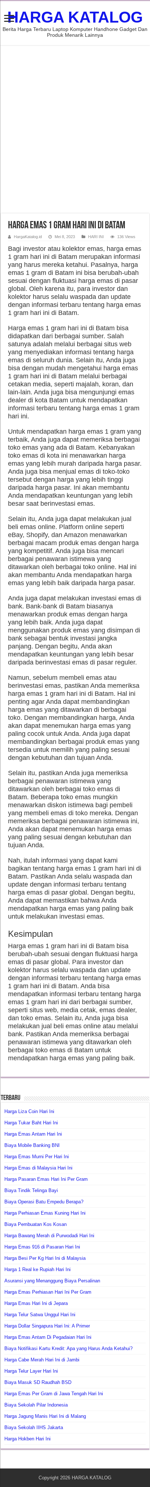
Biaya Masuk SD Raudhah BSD (37, 1382)
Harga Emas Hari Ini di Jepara (36, 1303)
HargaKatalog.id (28, 236)
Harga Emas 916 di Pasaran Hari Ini (42, 1247)
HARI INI (96, 236)
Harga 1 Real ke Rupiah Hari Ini (37, 1269)
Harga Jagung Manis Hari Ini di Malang (45, 1416)
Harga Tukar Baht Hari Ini (31, 1122)
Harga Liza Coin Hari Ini (29, 1111)
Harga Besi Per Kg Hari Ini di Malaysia (45, 1258)
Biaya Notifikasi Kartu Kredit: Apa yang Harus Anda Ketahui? (68, 1348)
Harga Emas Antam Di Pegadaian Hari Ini (47, 1337)
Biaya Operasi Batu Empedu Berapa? (43, 1201)
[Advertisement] (75, 129)
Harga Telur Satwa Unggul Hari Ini (39, 1314)
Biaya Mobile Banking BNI (32, 1145)
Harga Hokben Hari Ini (27, 1438)
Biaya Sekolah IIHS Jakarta (33, 1427)
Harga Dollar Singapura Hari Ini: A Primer (47, 1326)
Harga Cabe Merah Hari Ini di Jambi (41, 1359)
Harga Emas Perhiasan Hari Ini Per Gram (47, 1292)
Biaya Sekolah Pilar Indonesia (36, 1405)
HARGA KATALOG (75, 17)
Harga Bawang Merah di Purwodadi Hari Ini (49, 1235)
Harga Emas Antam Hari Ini (33, 1134)
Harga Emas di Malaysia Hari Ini (38, 1168)
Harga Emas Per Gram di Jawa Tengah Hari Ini (53, 1393)
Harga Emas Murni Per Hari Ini (36, 1156)
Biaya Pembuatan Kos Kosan (35, 1224)
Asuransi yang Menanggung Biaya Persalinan (52, 1280)
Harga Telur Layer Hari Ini (31, 1371)
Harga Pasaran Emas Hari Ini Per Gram (46, 1179)
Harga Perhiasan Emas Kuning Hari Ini (45, 1213)
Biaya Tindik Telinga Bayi (31, 1190)
